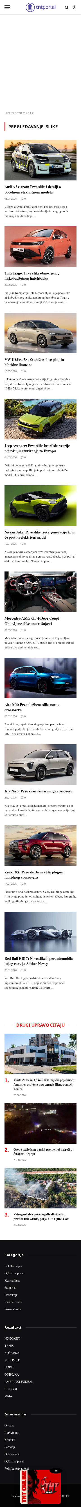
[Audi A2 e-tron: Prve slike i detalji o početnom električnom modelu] (40, 160)
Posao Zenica (12, 1309)
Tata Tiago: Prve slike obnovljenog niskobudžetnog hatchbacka (31, 275)
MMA (8, 1396)
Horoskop (10, 1295)
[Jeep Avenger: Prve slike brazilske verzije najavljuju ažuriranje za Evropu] (40, 419)
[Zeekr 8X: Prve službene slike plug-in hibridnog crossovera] (40, 845)
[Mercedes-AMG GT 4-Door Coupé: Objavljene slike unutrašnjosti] (40, 591)
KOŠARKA (11, 1353)
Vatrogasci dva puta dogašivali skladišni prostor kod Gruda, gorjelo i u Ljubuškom (41, 1216)
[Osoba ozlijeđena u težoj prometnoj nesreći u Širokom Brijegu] (40, 1123)
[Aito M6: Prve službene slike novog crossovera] (40, 678)
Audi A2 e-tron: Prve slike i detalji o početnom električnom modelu (32, 189)
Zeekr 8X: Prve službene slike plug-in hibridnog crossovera (33, 874)
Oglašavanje (12, 1454)
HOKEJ (9, 1367)
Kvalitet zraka (13, 1302)
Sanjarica (10, 1287)
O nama (9, 1425)
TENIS (9, 1345)
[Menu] (7, 7)
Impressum (11, 1432)
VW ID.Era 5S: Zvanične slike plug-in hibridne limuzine (34, 362)
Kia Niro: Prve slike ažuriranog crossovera (38, 791)
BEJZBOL (11, 1389)
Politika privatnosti (16, 1468)
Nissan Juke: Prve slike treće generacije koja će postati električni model (39, 534)
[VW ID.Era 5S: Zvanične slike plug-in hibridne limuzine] (40, 333)
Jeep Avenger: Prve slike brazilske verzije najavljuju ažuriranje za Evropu (37, 448)
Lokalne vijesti (13, 1266)
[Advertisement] (40, 62)
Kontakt (9, 1439)
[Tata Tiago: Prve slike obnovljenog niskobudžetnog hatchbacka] (40, 246)
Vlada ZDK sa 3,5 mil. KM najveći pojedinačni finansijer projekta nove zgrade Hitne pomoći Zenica (44, 1084)
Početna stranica (14, 113)
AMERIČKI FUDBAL (18, 1381)
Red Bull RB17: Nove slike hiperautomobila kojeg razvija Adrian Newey (38, 961)
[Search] (67, 7)
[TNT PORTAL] (40, 7)
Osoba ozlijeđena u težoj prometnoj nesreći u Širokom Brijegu (43, 1151)
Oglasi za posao (14, 1273)
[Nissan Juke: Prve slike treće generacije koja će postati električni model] (40, 505)
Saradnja (10, 1447)
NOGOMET (12, 1338)
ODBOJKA (11, 1374)
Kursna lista (12, 1280)
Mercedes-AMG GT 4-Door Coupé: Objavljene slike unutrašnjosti (32, 620)
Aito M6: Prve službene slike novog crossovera (31, 707)
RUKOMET (12, 1360)
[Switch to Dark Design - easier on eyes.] (74, 7)
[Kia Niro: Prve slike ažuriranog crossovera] (40, 764)
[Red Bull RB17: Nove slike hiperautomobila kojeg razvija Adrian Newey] (40, 932)
